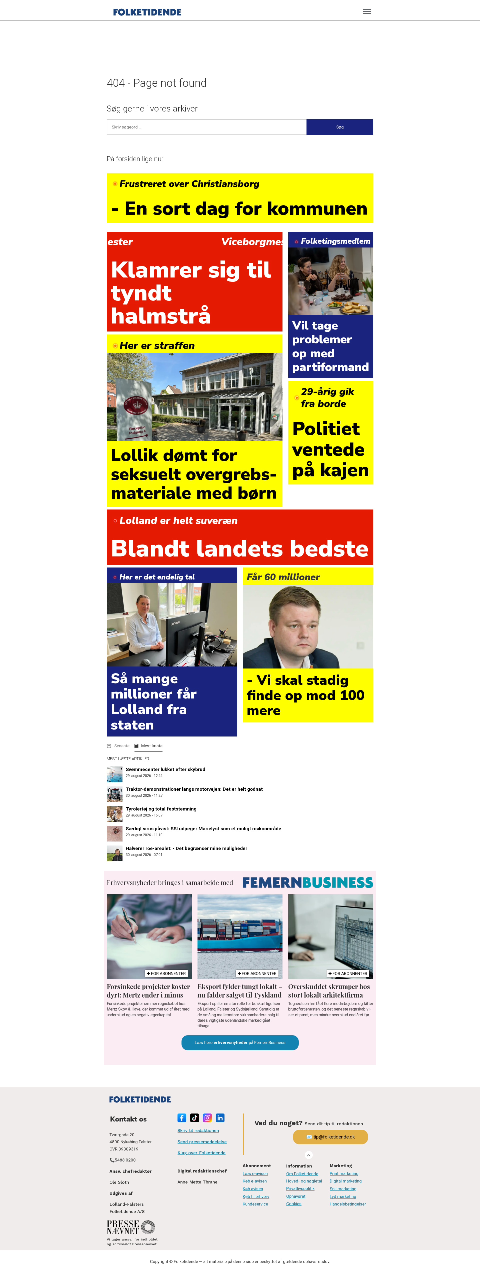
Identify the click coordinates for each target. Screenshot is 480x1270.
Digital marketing (346, 1181)
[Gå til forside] (147, 11)
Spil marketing (343, 1188)
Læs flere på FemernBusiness (240, 1042)
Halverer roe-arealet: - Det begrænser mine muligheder (186, 848)
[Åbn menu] (367, 11)
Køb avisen (253, 1188)
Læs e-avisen (255, 1173)
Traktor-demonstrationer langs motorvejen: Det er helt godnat (194, 789)
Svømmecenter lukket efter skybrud (165, 769)
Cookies (294, 1203)
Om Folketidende (302, 1173)
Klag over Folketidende (202, 1152)
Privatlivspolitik (300, 1188)
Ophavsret (296, 1196)
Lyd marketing (343, 1196)
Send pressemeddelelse (202, 1141)
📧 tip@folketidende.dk (330, 1137)
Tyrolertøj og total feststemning (161, 809)
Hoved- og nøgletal (304, 1181)
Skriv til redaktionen (198, 1130)
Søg (340, 127)
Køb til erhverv (256, 1196)
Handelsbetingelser (348, 1204)
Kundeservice (255, 1204)
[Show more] (309, 1155)
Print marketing (344, 1173)
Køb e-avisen (255, 1181)
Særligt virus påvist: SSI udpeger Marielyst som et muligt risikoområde (203, 829)
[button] (118, 747)
